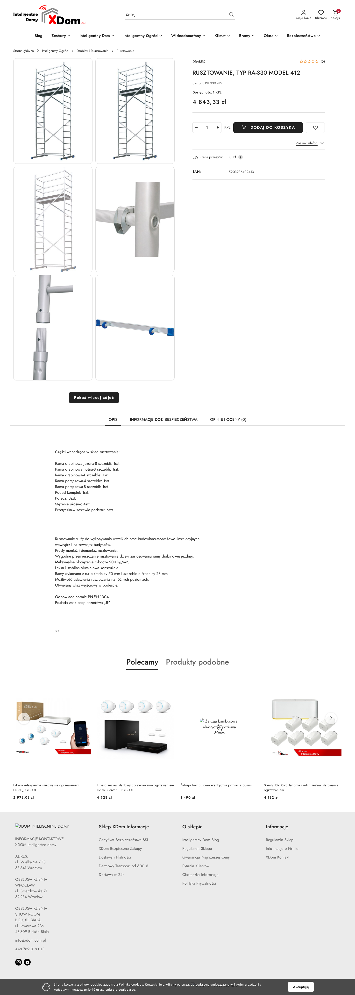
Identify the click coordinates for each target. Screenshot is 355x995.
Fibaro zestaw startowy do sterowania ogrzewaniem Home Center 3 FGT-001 (51, 787)
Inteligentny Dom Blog (200, 840)
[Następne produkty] (331, 718)
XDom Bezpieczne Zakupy (120, 848)
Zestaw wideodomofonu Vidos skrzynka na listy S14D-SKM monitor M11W (299, 787)
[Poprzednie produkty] (24, 718)
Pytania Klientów (196, 866)
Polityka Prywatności (199, 883)
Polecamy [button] (142, 661)
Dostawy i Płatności (115, 857)
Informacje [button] (277, 826)
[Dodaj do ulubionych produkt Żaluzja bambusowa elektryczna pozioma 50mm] (169, 681)
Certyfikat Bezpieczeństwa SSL (124, 840)
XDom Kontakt (277, 857)
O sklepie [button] (192, 826)
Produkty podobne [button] (197, 661)
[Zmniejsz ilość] (196, 127)
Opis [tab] (113, 419)
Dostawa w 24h (111, 874)
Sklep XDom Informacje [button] (124, 826)
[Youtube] (27, 962)
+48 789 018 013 (29, 949)
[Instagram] (18, 962)
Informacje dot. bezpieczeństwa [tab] (164, 419)
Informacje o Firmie (282, 848)
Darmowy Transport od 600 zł (123, 866)
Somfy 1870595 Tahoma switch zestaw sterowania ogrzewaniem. (217, 787)
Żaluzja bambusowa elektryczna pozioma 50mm (132, 785)
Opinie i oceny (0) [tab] (228, 419)
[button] (52, 111)
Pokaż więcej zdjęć (94, 397)
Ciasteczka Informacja (200, 874)
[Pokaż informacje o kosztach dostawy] (240, 157)
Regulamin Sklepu (197, 848)
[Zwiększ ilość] (217, 127)
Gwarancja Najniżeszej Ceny (206, 857)
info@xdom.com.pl (30, 940)
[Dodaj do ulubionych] (315, 127)
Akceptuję (301, 986)
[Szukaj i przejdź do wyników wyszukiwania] (231, 15)
